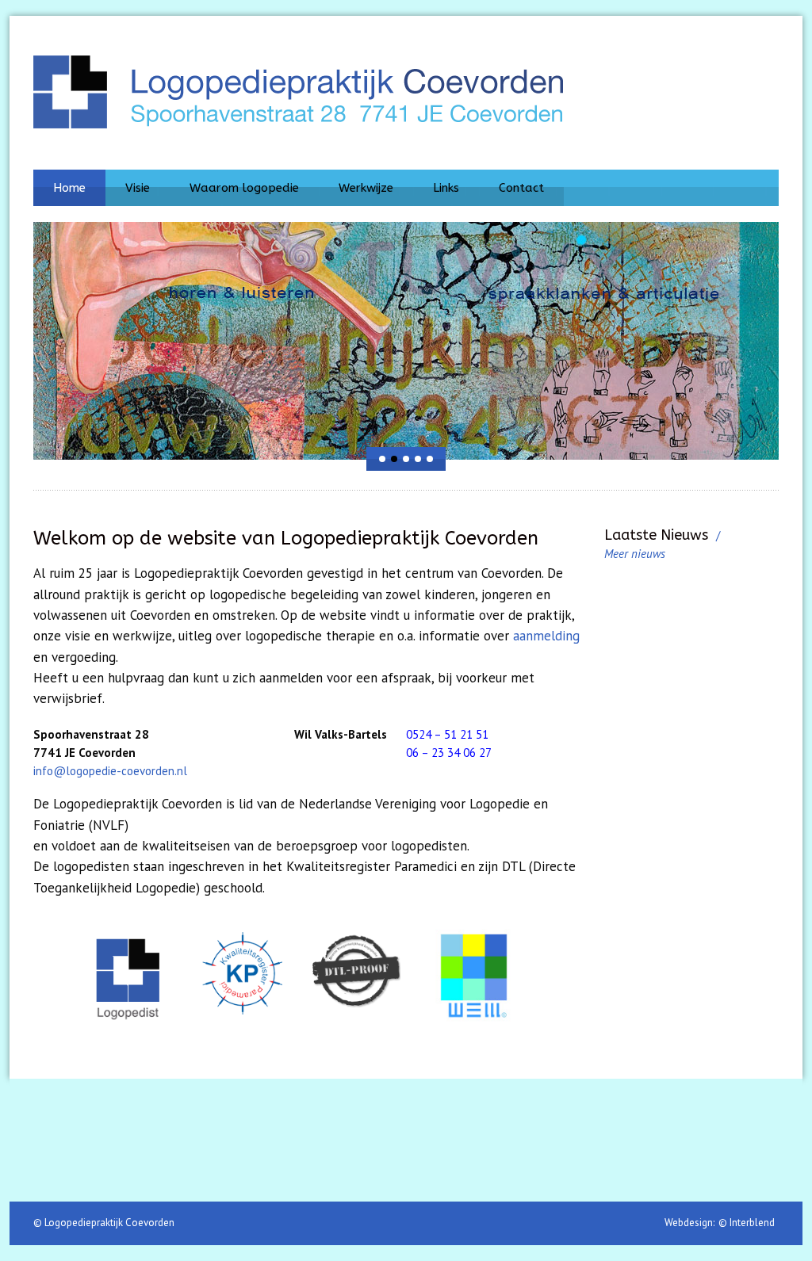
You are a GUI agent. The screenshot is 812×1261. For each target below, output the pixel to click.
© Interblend (746, 1222)
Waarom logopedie (244, 188)
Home (69, 188)
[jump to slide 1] (382, 459)
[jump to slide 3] (406, 459)
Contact (521, 188)
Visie (137, 188)
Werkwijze (366, 188)
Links (446, 188)
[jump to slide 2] (394, 459)
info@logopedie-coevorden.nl (110, 770)
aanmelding (546, 635)
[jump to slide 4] (418, 459)
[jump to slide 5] (430, 459)
